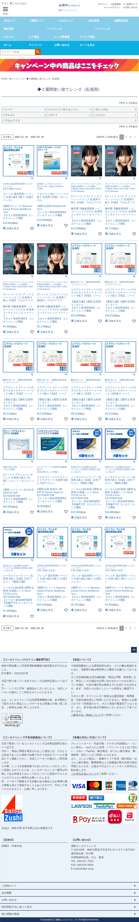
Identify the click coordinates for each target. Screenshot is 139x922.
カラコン (9, 36)
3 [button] (130, 136)
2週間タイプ (37, 20)
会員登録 (116, 4)
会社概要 (6, 892)
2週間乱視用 (121, 20)
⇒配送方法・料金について (86, 715)
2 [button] (126, 136)
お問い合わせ (131, 7)
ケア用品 (34, 36)
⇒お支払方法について (83, 773)
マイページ (35, 44)
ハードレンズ (54, 28)
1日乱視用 (93, 20)
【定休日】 (8, 839)
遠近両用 (9, 28)
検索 (38, 51)
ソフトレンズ (102, 28)
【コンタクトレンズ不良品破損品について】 (27, 737)
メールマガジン (113, 7)
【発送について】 (82, 659)
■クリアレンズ (17, 79)
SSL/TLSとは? (12, 725)
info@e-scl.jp (86, 868)
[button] (135, 137)
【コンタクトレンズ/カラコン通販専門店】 (26, 659)
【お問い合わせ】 (82, 839)
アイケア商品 (87, 36)
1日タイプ (9, 20)
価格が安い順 (21, 137)
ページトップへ (134, 650)
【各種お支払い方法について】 (89, 737)
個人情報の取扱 (10, 913)
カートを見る (87, 44)
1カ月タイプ (66, 20)
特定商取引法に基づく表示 (16, 906)
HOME (4, 79)
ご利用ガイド (131, 4)
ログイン (104, 4)
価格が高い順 (37, 137)
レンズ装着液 (62, 36)
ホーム (7, 44)
